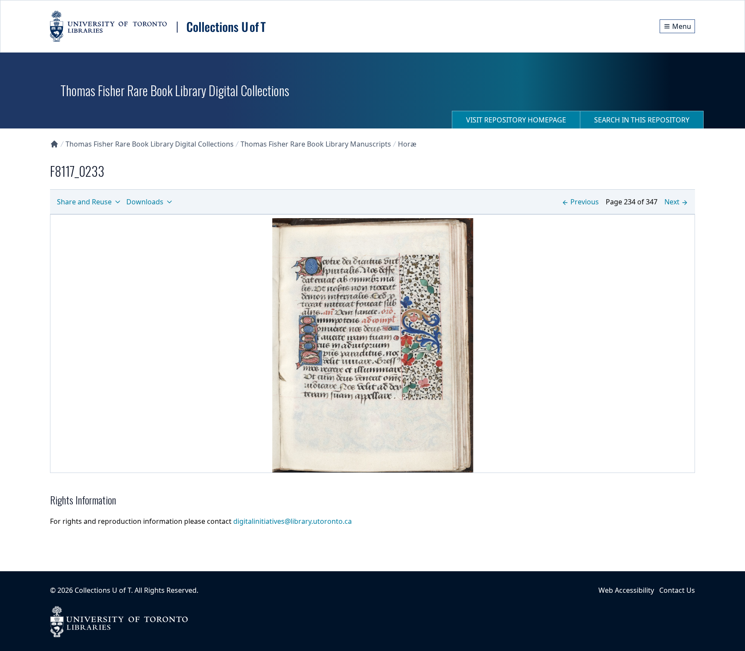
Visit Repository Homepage (516, 120)
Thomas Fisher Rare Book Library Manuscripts (316, 144)
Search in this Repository (641, 120)
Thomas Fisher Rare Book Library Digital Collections (150, 144)
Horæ (407, 144)
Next (671, 202)
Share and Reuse (84, 202)
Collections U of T (103, 590)
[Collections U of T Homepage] (54, 144)
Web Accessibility (626, 590)
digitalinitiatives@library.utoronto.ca (292, 521)
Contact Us (677, 590)
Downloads (144, 202)
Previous (584, 202)
